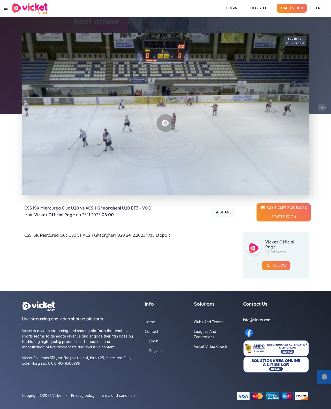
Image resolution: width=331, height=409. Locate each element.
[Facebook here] (248, 332)
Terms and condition (117, 395)
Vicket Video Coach (210, 346)
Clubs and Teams (208, 322)
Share (225, 212)
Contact (151, 331)
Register (259, 8)
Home (150, 322)
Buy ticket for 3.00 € (286, 212)
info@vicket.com (257, 320)
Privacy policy (83, 395)
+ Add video (292, 8)
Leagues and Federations (205, 334)
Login (231, 8)
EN (318, 8)
